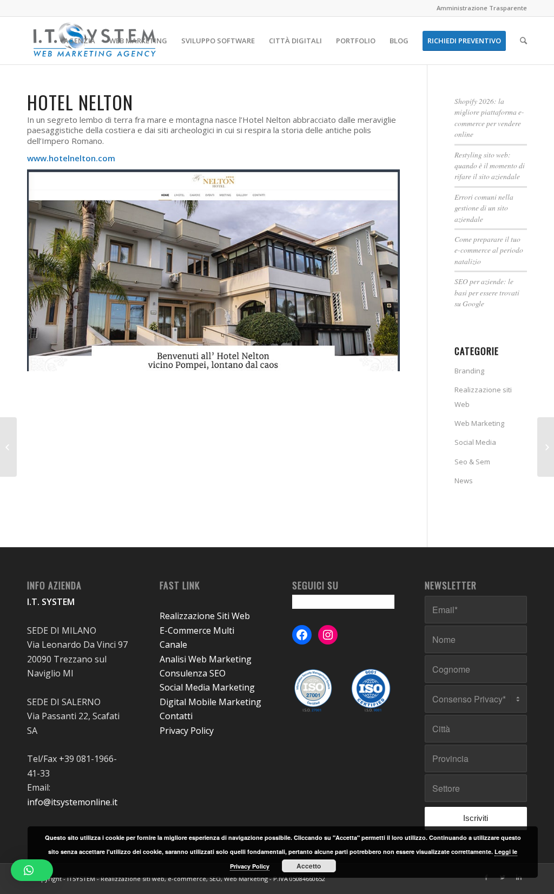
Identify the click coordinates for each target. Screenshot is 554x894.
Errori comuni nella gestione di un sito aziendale (483, 208)
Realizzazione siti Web (483, 397)
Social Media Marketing (207, 687)
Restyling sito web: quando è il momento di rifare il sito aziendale (489, 165)
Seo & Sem (472, 461)
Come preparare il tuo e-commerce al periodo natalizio (488, 250)
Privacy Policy (187, 731)
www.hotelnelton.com (71, 158)
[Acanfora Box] (8, 447)
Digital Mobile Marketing (210, 702)
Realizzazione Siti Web (205, 616)
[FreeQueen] (545, 447)
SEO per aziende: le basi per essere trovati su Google (486, 292)
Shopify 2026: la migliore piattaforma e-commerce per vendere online (489, 117)
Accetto (308, 866)
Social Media (475, 442)
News (463, 480)
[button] (32, 870)
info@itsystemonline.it (72, 802)
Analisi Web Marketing (206, 659)
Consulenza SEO (193, 673)
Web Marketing (479, 423)
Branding (469, 371)
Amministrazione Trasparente (482, 8)
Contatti (176, 716)
